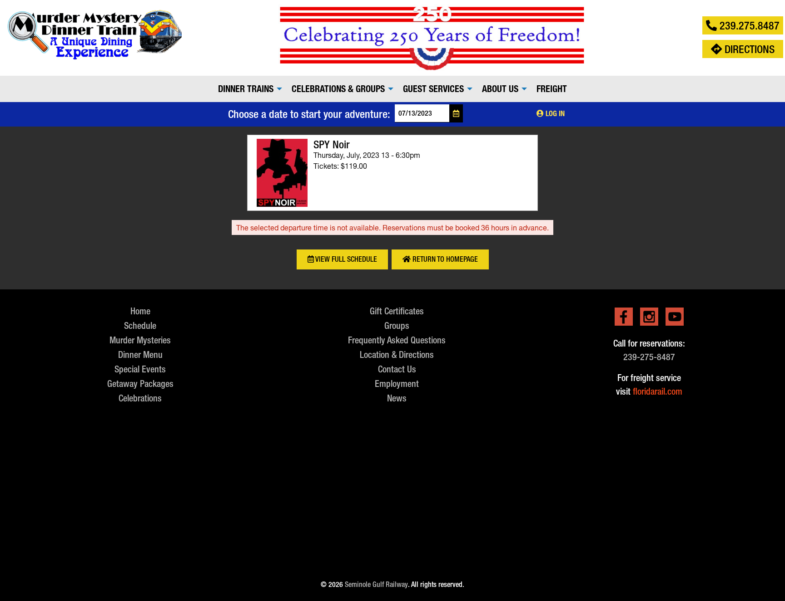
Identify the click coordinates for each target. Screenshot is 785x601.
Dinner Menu (140, 354)
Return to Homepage (444, 259)
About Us (500, 88)
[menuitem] (247, 88)
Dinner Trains (245, 88)
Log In (554, 113)
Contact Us (397, 369)
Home (140, 311)
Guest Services (433, 88)
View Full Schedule (345, 259)
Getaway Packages (140, 383)
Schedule (140, 325)
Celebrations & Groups (338, 88)
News (397, 398)
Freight (552, 88)
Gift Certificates (397, 311)
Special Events (140, 369)
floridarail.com (657, 391)
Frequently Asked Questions (397, 340)
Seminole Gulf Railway (376, 584)
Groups (396, 325)
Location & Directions (397, 354)
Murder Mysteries (140, 340)
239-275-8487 (649, 357)
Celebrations (140, 398)
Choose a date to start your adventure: (309, 113)
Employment (397, 383)
